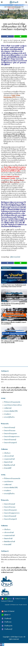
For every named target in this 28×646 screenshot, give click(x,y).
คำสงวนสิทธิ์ (7, 468)
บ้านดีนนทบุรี (10, 601)
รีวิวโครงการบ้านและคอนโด (12, 402)
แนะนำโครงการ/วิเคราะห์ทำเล (13, 405)
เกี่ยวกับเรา (7, 453)
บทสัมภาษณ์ (7, 408)
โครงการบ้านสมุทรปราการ (11, 436)
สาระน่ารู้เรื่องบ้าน (9, 417)
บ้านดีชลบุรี (17, 598)
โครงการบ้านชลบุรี (9, 427)
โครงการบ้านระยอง (9, 430)
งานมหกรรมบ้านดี (9, 459)
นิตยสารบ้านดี (8, 462)
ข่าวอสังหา (4, 282)
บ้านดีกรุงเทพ (3, 601)
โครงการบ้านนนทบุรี (10, 439)
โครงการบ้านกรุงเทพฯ (10, 433)
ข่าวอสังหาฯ (7, 414)
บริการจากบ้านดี (9, 456)
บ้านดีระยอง (23, 598)
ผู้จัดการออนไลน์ (15, 257)
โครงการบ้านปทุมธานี (10, 442)
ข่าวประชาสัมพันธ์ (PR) (11, 411)
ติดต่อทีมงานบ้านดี (9, 465)
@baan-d (10, 598)
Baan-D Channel (9, 611)
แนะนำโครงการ (8, 481)
